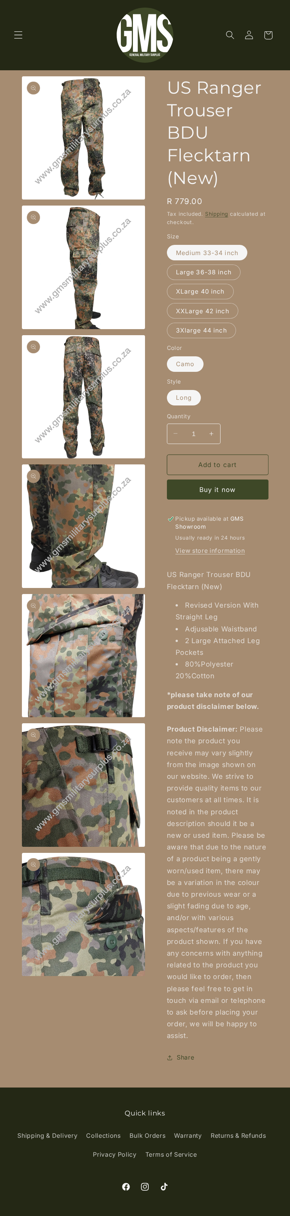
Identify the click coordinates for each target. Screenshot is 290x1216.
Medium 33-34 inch (207, 253)
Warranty (188, 1135)
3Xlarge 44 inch (201, 330)
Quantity (179, 416)
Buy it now (217, 490)
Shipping (216, 214)
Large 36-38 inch (203, 272)
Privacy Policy (115, 1154)
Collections (103, 1135)
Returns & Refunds (238, 1135)
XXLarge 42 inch (202, 311)
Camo (185, 364)
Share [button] (185, 1057)
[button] (18, 35)
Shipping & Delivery (47, 1135)
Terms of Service (171, 1154)
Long (184, 397)
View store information (210, 550)
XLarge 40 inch (200, 291)
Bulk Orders (148, 1135)
